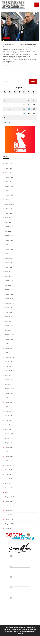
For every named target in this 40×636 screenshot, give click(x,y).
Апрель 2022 (9, 379)
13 (19, 105)
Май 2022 (8, 375)
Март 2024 (8, 285)
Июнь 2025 (8, 217)
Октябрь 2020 (9, 460)
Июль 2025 (8, 213)
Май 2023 (8, 321)
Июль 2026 (8, 168)
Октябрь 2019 (9, 515)
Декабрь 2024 (9, 244)
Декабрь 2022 (9, 343)
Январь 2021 (9, 447)
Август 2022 (8, 361)
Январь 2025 (9, 240)
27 (19, 113)
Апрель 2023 (9, 325)
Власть (6, 38)
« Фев (5, 122)
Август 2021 (8, 415)
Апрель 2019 (9, 519)
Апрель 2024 (9, 280)
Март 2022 (8, 384)
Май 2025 (8, 222)
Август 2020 (8, 470)
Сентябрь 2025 (9, 204)
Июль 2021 (8, 420)
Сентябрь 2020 (9, 465)
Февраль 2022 (9, 388)
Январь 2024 (9, 294)
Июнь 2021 (8, 425)
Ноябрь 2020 (9, 456)
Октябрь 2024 (9, 253)
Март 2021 (8, 438)
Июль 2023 (8, 312)
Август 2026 (8, 163)
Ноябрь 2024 (9, 249)
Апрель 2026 (9, 177)
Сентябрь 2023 (9, 303)
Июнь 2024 (8, 271)
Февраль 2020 (9, 497)
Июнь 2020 (8, 479)
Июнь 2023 (8, 316)
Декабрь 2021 (9, 397)
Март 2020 (8, 492)
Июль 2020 (8, 474)
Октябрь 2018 (9, 528)
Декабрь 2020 (9, 451)
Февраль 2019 (9, 524)
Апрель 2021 (9, 434)
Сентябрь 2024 (9, 258)
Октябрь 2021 (9, 406)
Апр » (9, 122)
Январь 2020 (9, 501)
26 (14, 113)
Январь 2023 (9, 339)
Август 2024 (8, 262)
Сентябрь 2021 (9, 411)
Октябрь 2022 (9, 352)
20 (19, 109)
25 (9, 113)
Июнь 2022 (8, 370)
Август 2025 (8, 208)
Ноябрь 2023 (9, 298)
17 (4, 109)
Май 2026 (8, 172)
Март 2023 (8, 330)
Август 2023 (8, 307)
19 (14, 109)
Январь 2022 (9, 393)
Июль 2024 (8, 267)
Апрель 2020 (9, 488)
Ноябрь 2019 (9, 510)
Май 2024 (8, 276)
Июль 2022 (8, 366)
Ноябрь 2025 (9, 195)
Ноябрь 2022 (9, 348)
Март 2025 (8, 231)
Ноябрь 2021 (9, 402)
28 (24, 113)
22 (29, 109)
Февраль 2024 (9, 289)
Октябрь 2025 (9, 199)
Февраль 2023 (9, 334)
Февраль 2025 (9, 235)
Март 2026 (8, 181)
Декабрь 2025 (9, 190)
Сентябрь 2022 (9, 357)
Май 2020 (8, 483)
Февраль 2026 (9, 186)
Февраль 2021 (9, 442)
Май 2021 (8, 429)
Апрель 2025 (9, 226)
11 (9, 105)
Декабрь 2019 (9, 505)
